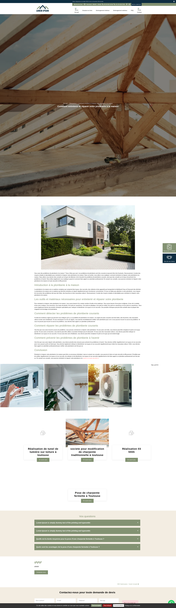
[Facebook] (127, 4)
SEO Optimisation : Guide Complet (127, 584)
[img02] (110, 385)
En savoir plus (43, 460)
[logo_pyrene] (154, 365)
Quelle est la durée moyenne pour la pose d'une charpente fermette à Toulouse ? (70, 539)
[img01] (22, 385)
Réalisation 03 (131, 450)
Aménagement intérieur (103, 10)
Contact (139, 12)
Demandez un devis (169, 251)
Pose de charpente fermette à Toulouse (87, 494)
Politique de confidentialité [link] (132, 605)
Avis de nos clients (169, 261)
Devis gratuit (136, 4)
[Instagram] (129, 4)
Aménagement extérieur (120, 10)
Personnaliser (118, 605)
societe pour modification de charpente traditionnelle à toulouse (87, 451)
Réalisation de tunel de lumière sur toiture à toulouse (43, 451)
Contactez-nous (41, 572)
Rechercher (78, 4)
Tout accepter (96, 605)
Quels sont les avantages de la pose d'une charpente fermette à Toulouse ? (68, 547)
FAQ (132, 10)
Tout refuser (107, 605)
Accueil (77, 12)
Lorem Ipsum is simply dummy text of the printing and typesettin (63, 523)
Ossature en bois (87, 10)
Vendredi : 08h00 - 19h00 (93, 4)
